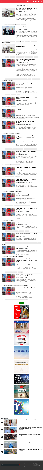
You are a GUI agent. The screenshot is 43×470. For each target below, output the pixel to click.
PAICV (7, 256)
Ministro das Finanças (9, 205)
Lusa (24, 124)
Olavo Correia (16, 205)
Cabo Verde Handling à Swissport (14, 24)
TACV (10, 256)
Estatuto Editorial (35, 464)
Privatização (12, 41)
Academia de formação (6, 42)
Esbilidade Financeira (8, 118)
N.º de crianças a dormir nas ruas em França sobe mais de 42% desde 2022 (30, 435)
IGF (17, 117)
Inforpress (25, 182)
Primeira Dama (8, 117)
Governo (7, 164)
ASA (6, 24)
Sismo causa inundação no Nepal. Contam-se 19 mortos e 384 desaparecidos (30, 442)
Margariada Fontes (21, 118)
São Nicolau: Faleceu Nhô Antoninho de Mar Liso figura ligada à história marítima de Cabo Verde (30, 428)
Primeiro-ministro (18, 191)
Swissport (7, 41)
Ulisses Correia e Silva (17, 285)
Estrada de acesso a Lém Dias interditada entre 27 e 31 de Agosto (30, 449)
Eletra (7, 220)
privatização (23, 24)
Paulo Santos (21, 117)
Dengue (15, 118)
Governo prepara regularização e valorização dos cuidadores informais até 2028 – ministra (30, 420)
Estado (7, 133)
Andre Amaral (18, 100)
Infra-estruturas (34, 41)
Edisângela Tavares (19, 154)
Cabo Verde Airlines (9, 285)
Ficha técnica (35, 463)
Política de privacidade (36, 465)
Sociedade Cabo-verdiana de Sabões (15, 299)
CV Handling (18, 41)
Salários (13, 117)
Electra (7, 191)
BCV (3, 118)
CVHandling (5, 80)
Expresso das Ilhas (19, 111)
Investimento (27, 41)
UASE (18, 94)
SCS (6, 299)
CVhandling (12, 176)
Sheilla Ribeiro (18, 11)
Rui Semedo (15, 256)
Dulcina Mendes (19, 248)
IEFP (26, 117)
